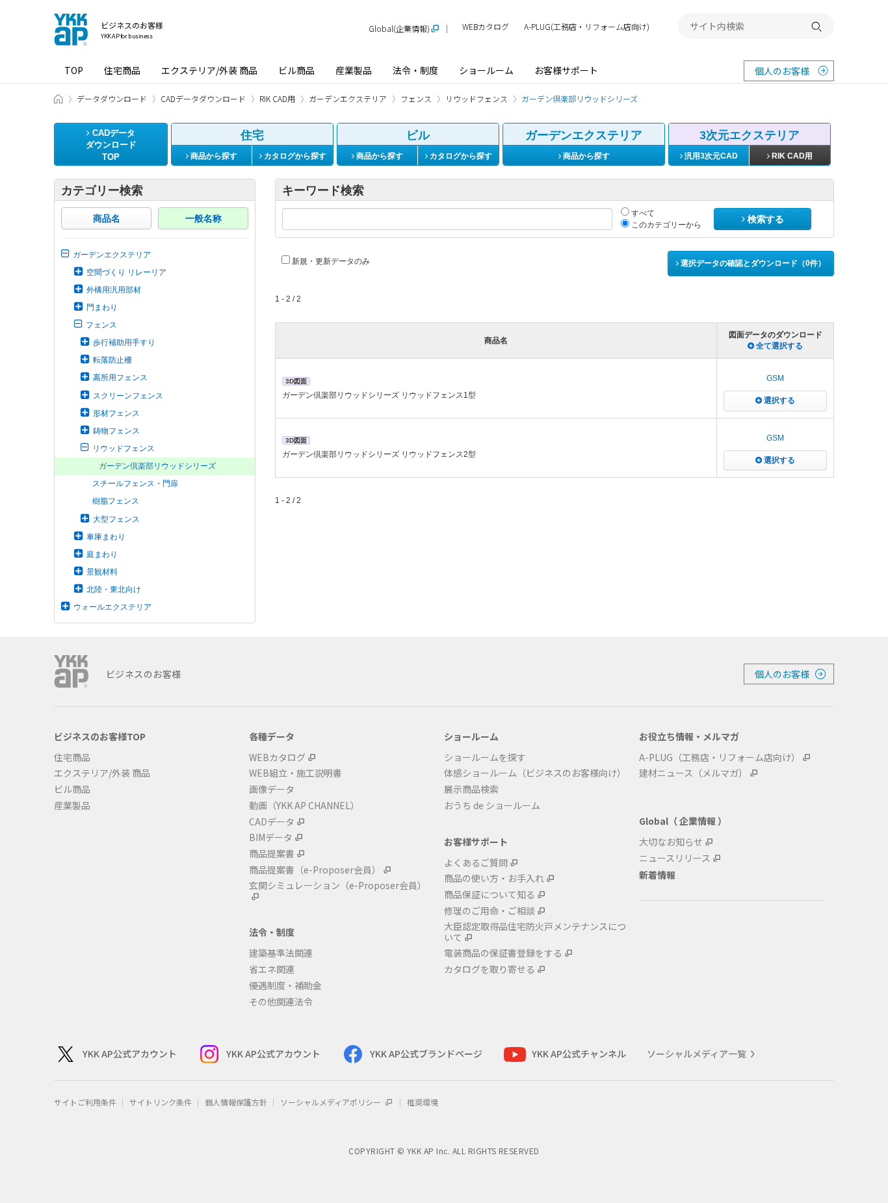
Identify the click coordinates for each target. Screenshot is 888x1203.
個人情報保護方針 (236, 1101)
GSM (775, 378)
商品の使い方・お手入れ (494, 878)
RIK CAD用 (791, 156)
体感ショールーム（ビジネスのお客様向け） (535, 773)
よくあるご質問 (476, 862)
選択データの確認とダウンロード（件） (752, 263)
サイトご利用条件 (85, 1101)
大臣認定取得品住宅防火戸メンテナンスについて (535, 932)
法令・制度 (415, 70)
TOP (73, 70)
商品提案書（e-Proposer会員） (315, 869)
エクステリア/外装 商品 (209, 70)
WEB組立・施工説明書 (295, 773)
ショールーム (486, 70)
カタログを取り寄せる (489, 969)
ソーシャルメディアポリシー (331, 1101)
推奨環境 (422, 1101)
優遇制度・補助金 (285, 985)
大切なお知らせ (671, 841)
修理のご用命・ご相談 (489, 910)
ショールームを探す (485, 757)
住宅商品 (122, 70)
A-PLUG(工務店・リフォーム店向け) (586, 27)
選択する (778, 400)
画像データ (271, 789)
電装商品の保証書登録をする (503, 953)
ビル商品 (296, 70)
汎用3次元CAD (710, 156)
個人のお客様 (782, 70)
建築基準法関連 (281, 953)
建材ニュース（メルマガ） (693, 773)
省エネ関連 (271, 969)
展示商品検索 (471, 789)
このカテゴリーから (665, 224)
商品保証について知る (489, 894)
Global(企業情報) (399, 29)
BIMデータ (271, 837)
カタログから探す (294, 156)
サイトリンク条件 (160, 1101)
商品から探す (213, 156)
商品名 (106, 218)
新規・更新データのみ (330, 261)
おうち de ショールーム (492, 805)
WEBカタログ (485, 27)
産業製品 (353, 70)
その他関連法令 (281, 1001)
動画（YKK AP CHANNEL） (304, 805)
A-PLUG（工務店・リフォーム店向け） (719, 757)
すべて (642, 213)
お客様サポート (566, 70)
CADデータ (271, 821)
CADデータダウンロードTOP (111, 145)
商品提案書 (271, 853)
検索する (764, 219)
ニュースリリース (675, 858)
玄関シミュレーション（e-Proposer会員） (337, 886)
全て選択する (778, 345)
